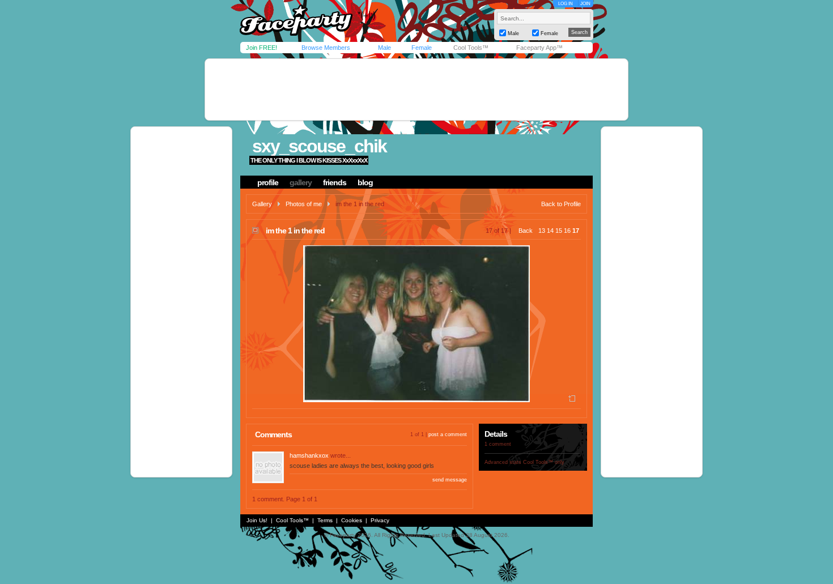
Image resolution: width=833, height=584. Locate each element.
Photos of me (304, 204)
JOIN (585, 3)
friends (334, 182)
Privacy (380, 520)
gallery (301, 182)
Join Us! (256, 520)
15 (558, 230)
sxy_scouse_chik (319, 146)
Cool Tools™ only (543, 462)
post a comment (447, 434)
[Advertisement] (416, 89)
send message (449, 480)
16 (567, 230)
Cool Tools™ (470, 47)
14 (550, 230)
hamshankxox (309, 455)
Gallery (262, 204)
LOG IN (565, 3)
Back (525, 230)
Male (384, 47)
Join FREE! (261, 47)
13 (541, 230)
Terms (325, 520)
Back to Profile (561, 204)
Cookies (351, 520)
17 (575, 230)
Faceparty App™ (539, 47)
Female (421, 47)
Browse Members (325, 47)
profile (267, 182)
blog (365, 182)
